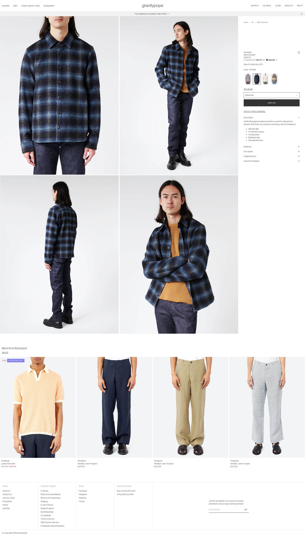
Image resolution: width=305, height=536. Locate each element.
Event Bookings (47, 512)
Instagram (83, 494)
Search (255, 5)
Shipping (44, 501)
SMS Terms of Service (50, 522)
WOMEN (6, 6)
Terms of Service (47, 519)
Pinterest (82, 498)
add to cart (272, 103)
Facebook (83, 491)
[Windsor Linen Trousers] (114, 407)
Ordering (44, 491)
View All (5, 352)
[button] (272, 60)
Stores (5, 505)
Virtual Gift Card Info (125, 494)
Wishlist (289, 5)
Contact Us (7, 494)
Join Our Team (9, 498)
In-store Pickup (47, 505)
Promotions (7, 501)
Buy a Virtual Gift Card (126, 491)
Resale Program (47, 508)
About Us (6, 491)
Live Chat (6, 508)
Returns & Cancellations (51, 494)
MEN (15, 6)
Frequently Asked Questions (52, 526)
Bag (300, 5)
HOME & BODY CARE (30, 6)
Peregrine (248, 52)
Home (246, 22)
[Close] (301, 13)
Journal (266, 5)
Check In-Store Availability (254, 111)
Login (278, 5)
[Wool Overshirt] (248, 79)
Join (245, 509)
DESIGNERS (49, 6)
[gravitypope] (152, 6)
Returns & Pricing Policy (51, 498)
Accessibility (46, 515)
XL (84, 464)
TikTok (82, 501)
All (253, 22)
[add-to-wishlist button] (299, 52)
